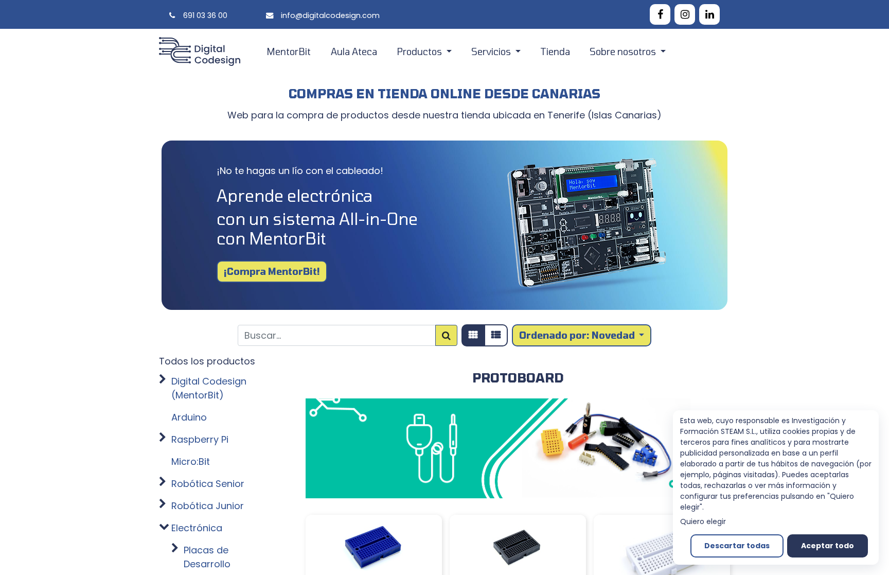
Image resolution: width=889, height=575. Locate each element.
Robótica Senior (207, 483)
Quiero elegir (703, 521)
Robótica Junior (207, 505)
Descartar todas (737, 546)
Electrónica (196, 527)
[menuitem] (289, 52)
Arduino (189, 417)
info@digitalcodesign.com (330, 15)
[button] (582, 335)
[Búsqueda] (446, 335)
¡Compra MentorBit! (272, 271)
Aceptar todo (827, 546)
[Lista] (496, 335)
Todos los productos (207, 361)
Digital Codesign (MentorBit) (208, 388)
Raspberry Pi (199, 439)
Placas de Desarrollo (207, 557)
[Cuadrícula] (473, 335)
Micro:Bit (190, 461)
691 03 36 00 (205, 15)
